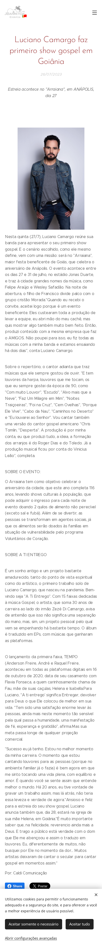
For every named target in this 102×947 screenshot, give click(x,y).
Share (17, 886)
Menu (95, 12)
